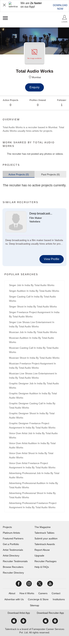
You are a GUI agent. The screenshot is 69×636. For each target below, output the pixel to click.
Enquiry (34, 87)
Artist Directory (11, 555)
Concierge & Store (38, 599)
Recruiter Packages (45, 561)
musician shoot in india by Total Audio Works (34, 357)
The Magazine (42, 527)
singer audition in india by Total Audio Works (34, 290)
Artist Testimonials (13, 549)
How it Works (26, 593)
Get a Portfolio (11, 544)
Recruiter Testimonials (15, 561)
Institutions (59, 599)
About (12, 593)
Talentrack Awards (44, 544)
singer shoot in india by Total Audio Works (33, 306)
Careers (42, 593)
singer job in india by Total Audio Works (31, 285)
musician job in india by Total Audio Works (33, 332)
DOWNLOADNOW (60, 7)
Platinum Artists (11, 532)
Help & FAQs (41, 567)
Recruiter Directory (13, 572)
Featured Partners (13, 538)
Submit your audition (46, 538)
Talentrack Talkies (44, 532)
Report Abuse (42, 549)
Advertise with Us (14, 599)
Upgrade (39, 555)
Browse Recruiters (13, 567)
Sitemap (34, 605)
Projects (7, 527)
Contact (56, 593)
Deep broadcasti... (40, 213)
